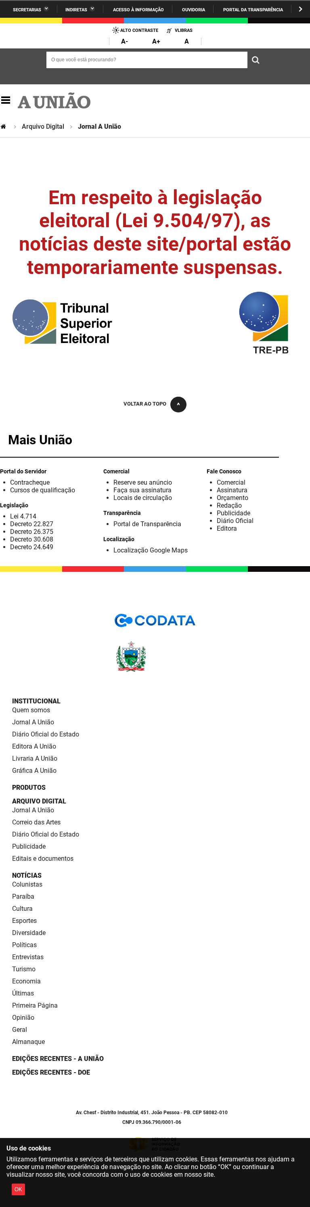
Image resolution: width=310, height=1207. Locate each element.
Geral (19, 1029)
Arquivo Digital (43, 126)
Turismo (24, 969)
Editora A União (34, 746)
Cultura (22, 908)
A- (124, 41)
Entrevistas (28, 957)
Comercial (231, 482)
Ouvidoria (193, 10)
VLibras (184, 30)
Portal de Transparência (147, 524)
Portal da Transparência (253, 10)
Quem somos (31, 710)
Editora (227, 528)
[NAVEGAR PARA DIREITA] (300, 9)
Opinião (23, 1017)
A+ (156, 41)
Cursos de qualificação (42, 490)
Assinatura (232, 490)
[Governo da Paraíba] (155, 670)
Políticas (24, 945)
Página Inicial (4, 126)
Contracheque (30, 482)
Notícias (27, 875)
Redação (229, 505)
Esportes (24, 921)
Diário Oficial (235, 521)
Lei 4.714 (23, 516)
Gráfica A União (34, 770)
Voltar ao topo (145, 404)
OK (18, 1189)
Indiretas (76, 10)
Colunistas (27, 884)
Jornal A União (33, 722)
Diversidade (29, 933)
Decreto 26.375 (31, 532)
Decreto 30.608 (31, 539)
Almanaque (28, 1042)
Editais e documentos (42, 858)
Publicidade (233, 513)
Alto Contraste (139, 30)
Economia (26, 981)
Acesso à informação (138, 10)
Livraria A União (34, 758)
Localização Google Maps (150, 550)
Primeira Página (35, 1005)
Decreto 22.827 (31, 524)
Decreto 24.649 (31, 547)
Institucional (36, 701)
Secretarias (27, 10)
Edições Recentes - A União (58, 1059)
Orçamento (232, 498)
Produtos (29, 787)
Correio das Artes (36, 822)
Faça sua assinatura (142, 490)
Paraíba (23, 896)
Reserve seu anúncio (142, 482)
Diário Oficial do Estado (45, 734)
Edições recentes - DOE (51, 1072)
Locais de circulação (142, 498)
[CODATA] (155, 623)
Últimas (23, 993)
